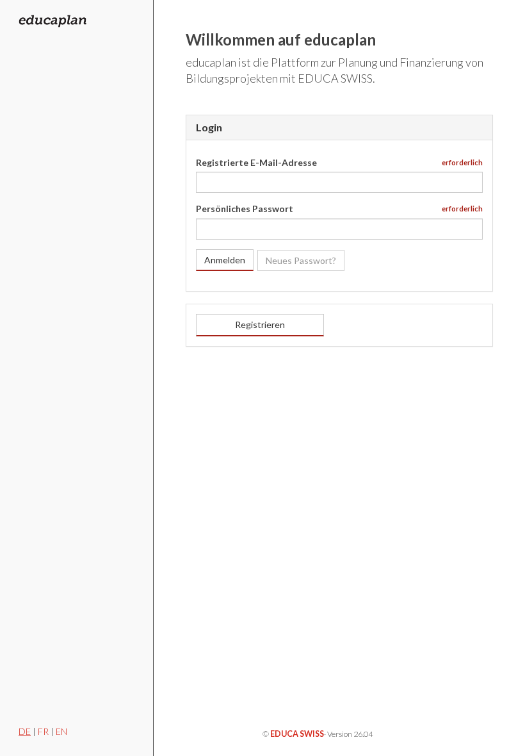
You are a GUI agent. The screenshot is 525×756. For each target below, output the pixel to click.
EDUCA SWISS (297, 734)
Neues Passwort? (301, 260)
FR (43, 731)
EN (61, 731)
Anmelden (224, 259)
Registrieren (260, 324)
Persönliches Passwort (244, 208)
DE (25, 731)
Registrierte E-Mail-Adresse (256, 162)
